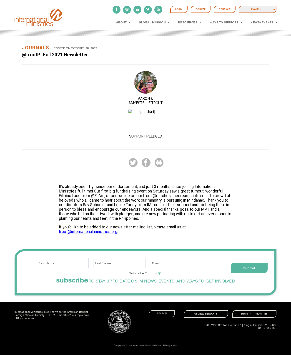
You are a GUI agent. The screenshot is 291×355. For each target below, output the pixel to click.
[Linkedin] (137, 10)
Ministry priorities (254, 313)
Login (179, 9)
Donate (201, 9)
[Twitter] (148, 10)
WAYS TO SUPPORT (224, 22)
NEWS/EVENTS (262, 22)
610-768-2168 (267, 328)
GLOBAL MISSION (152, 22)
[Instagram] (127, 10)
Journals (35, 47)
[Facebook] (116, 10)
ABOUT (121, 22)
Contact (225, 9)
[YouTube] (158, 10)
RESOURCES (187, 22)
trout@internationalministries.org (88, 231)
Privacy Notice (170, 345)
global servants (206, 313)
